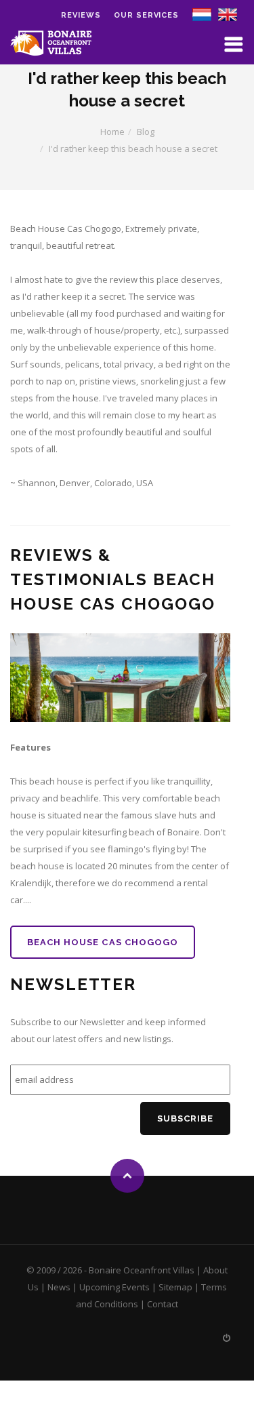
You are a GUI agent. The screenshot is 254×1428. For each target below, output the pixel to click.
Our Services (146, 15)
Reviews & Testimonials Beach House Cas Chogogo (112, 579)
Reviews (80, 15)
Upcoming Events (114, 1287)
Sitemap (175, 1287)
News (58, 1287)
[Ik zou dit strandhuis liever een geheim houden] (202, 13)
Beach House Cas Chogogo (102, 942)
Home (112, 131)
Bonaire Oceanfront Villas (141, 1270)
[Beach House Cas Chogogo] (120, 677)
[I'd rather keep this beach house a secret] (227, 13)
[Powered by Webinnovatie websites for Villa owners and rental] (226, 1338)
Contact (162, 1304)
